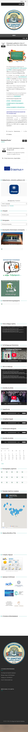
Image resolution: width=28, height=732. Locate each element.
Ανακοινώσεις (17, 131)
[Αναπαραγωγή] (3, 361)
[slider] (24, 413)
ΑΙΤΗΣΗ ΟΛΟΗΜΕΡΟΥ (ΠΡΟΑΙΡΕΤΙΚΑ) (15, 107)
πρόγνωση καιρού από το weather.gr (12, 571)
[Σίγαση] (22, 361)
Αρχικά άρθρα (17, 158)
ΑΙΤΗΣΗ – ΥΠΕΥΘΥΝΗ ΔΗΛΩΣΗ (13, 100)
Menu (22, 1)
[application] (14, 333)
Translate (11, 205)
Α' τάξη (5, 158)
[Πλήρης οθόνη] (25, 361)
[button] (20, 4)
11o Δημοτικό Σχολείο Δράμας (17, 721)
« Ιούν (2, 463)
